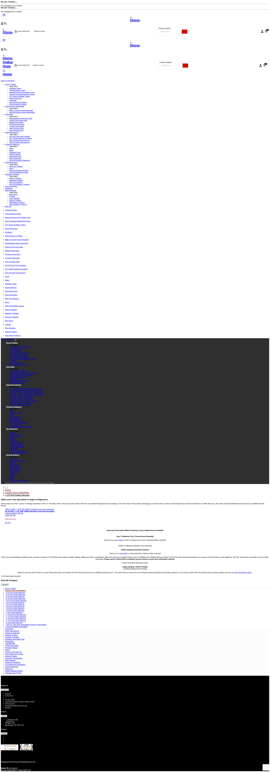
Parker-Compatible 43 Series (20, 375)
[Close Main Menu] (16, 81)
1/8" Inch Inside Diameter (15, 593)
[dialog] (135, 4)
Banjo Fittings (14, 419)
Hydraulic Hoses (15, 88)
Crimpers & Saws (11, 162)
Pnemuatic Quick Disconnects (21, 399)
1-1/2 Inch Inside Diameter (16, 621)
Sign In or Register (7, 81)
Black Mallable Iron (16, 421)
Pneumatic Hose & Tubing (19, 353)
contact (4, 716)
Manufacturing (15, 469)
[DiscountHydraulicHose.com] (135, 45)
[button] (5, 50)
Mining (12, 477)
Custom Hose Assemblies (14, 106)
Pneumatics (14, 449)
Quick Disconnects (12, 132)
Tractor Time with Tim (13, 652)
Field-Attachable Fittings (19, 377)
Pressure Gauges (16, 443)
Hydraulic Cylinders (12, 174)
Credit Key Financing (12, 663)
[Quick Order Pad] (4, 41)
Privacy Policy (10, 703)
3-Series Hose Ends (16, 126)
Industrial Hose (15, 351)
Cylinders (13, 433)
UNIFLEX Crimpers (16, 166)
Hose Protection (15, 98)
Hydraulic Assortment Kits (15, 639)
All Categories (12, 429)
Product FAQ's (10, 699)
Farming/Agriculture (17, 461)
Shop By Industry (13, 455)
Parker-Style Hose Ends (18, 120)
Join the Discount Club (23, 483)
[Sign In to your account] (2, 50)
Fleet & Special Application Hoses (22, 94)
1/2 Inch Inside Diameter (15, 605)
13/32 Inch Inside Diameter (16, 601)
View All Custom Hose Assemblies (22, 112)
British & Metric (15, 154)
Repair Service (15, 467)
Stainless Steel (15, 152)
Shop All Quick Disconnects (19, 140)
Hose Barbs (13, 379)
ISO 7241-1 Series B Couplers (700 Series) (26, 395)
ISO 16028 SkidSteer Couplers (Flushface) (26, 389)
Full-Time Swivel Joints (18, 423)
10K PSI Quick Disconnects (20, 403)
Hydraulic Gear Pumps (13, 673)
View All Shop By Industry (19, 481)
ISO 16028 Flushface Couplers (20, 138)
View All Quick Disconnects (19, 142)
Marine (12, 463)
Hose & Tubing (10, 84)
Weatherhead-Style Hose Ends (20, 118)
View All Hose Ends (16, 130)
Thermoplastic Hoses (17, 90)
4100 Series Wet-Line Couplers (21, 397)
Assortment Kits (15, 156)
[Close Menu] (16, 339)
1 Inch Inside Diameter (14, 613)
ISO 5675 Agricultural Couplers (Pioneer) (25, 391)
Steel (11, 148)
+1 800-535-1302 (12, 719)
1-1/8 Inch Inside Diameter (16, 615)
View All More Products (18, 205)
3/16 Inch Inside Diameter (15, 595)
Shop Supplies (14, 199)
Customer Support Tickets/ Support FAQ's (19, 701)
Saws (11, 168)
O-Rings (12, 197)
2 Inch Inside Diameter (14, 623)
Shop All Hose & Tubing (18, 102)
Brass (11, 150)
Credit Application (11, 667)
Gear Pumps (14, 437)
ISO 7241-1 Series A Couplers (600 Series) (26, 393)
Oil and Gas (13, 473)
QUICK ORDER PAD (24, 65)
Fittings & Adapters (12, 144)
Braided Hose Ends (16, 122)
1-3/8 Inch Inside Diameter (16, 619)
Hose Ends (9, 114)
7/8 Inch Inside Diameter (15, 611)
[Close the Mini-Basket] (16, 2)
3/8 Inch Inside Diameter (15, 603)
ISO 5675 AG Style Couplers (19, 136)
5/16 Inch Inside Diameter (15, 599)
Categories (5, 584)
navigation (5, 690)
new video (119, 540)
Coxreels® (13, 441)
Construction (14, 471)
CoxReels (12, 100)
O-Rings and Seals (16, 447)
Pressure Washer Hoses (19, 357)
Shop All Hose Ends (16, 128)
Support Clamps (15, 201)
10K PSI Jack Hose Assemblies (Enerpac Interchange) (26, 625)
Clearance (8, 188)
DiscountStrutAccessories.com (16, 705)
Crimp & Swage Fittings (18, 371)
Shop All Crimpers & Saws (18, 170)
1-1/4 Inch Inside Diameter (16, 617)
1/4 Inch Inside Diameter (15, 597)
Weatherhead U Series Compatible (22, 373)
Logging (12, 475)
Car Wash (13, 459)
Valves (11, 439)
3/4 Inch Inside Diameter (15, 609)
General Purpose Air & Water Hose (22, 92)
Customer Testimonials (13, 658)
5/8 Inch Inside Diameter (15, 607)
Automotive (14, 465)
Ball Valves (13, 195)
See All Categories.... (17, 451)
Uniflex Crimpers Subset (14, 671)
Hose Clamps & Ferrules (18, 381)
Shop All (8, 207)
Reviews (8, 707)
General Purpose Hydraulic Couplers (23, 401)
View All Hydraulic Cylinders (19, 184)
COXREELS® (10, 644)
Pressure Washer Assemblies (17, 627)
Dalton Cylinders (15, 178)
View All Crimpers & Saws (18, 172)
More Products (10, 190)
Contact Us (44, 483)
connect (4, 733)
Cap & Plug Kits (15, 425)
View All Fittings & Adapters (19, 160)
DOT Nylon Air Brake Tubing (19, 96)
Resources (9, 483)
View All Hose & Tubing (17, 104)
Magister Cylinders (16, 180)
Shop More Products (17, 203)
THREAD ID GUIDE (38, 65)
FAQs (52, 483)
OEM (11, 479)
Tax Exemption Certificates (15, 665)
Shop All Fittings (15, 158)
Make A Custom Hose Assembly (21, 110)
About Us (36, 483)
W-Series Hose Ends (16, 124)
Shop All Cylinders (16, 182)
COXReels (13, 361)
